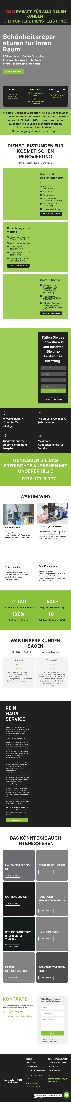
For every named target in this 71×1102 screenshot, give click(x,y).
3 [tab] (29, 691)
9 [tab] (44, 691)
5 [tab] (34, 691)
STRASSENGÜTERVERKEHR (35, 1073)
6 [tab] (37, 691)
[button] (13, 71)
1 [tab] (24, 691)
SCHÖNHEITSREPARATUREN (58, 1062)
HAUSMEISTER (53, 1069)
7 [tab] (39, 691)
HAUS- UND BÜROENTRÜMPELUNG (35, 1069)
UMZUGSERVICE (31, 1065)
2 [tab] (26, 691)
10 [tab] (47, 691)
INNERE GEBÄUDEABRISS (57, 1065)
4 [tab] (31, 691)
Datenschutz (38, 1100)
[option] (60, 4)
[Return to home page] (12, 3)
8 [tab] (42, 691)
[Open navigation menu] (66, 3)
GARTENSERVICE (54, 1073)
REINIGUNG (29, 1062)
